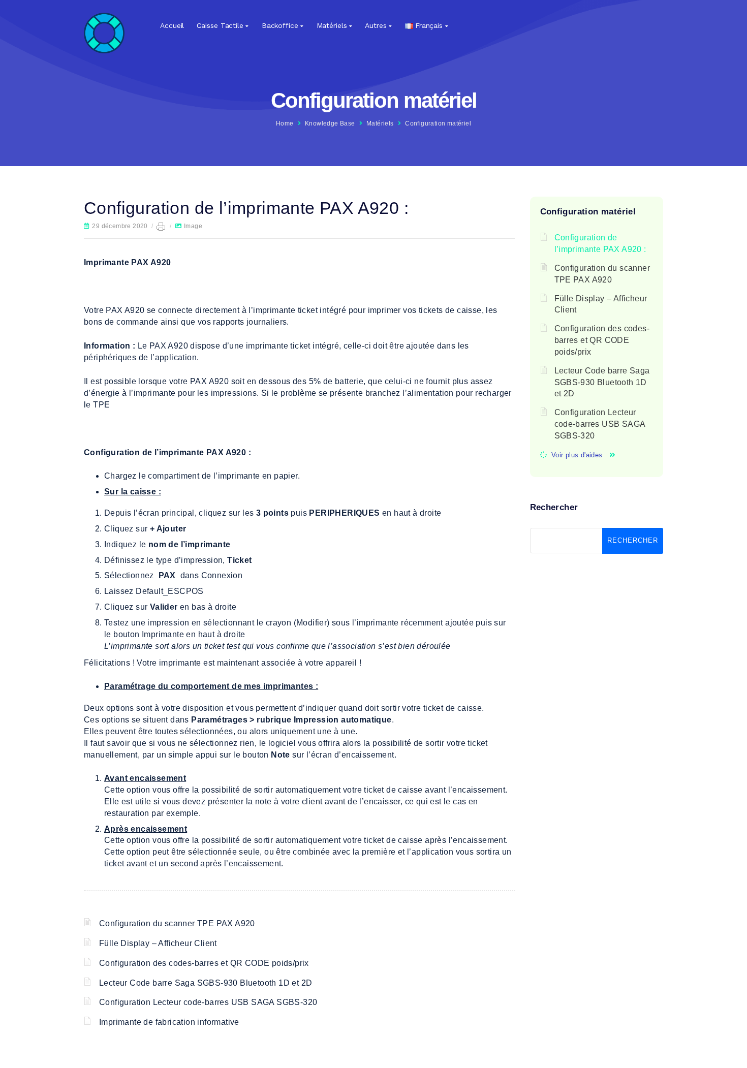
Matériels (332, 25)
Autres (375, 25)
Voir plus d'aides (577, 455)
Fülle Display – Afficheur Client (158, 943)
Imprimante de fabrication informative (169, 1022)
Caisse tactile (220, 25)
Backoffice (280, 25)
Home (285, 123)
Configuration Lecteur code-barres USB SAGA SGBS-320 (208, 1002)
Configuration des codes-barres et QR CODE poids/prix (204, 963)
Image (193, 226)
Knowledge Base (330, 123)
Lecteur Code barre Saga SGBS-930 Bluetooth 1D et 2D (205, 983)
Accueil (172, 25)
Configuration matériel (438, 123)
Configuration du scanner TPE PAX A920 (177, 923)
